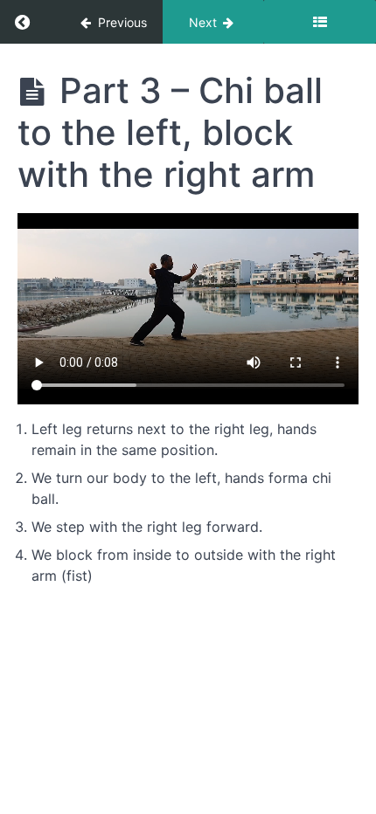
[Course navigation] (319, 22)
